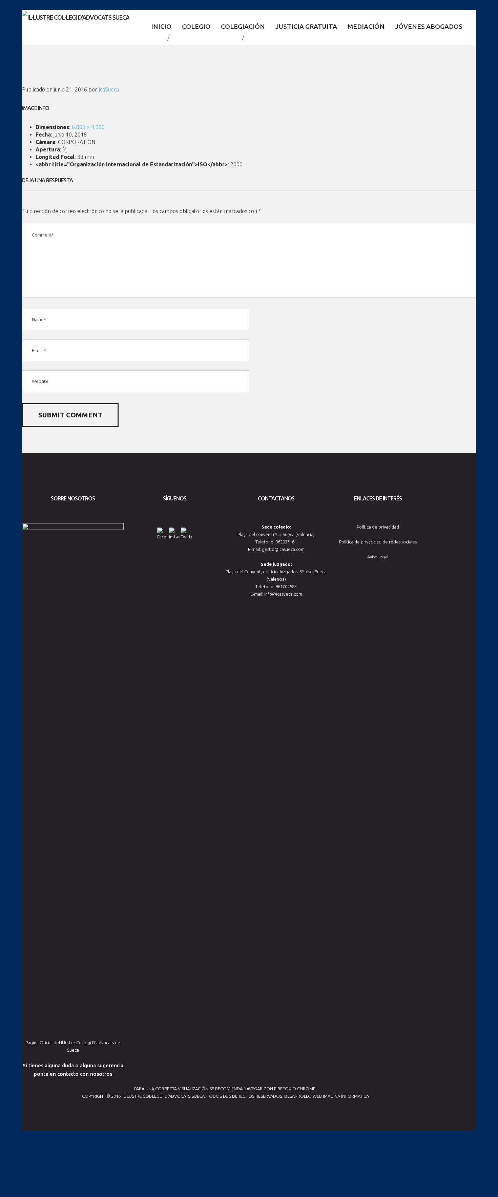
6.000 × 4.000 (88, 127)
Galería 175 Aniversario (205, 37)
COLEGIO (196, 26)
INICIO (161, 26)
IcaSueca (109, 89)
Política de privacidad (378, 526)
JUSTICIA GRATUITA (306, 26)
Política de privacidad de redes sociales (378, 541)
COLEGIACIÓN (243, 26)
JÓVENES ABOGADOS (428, 26)
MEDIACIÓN (366, 26)
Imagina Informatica (346, 1096)
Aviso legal (377, 556)
